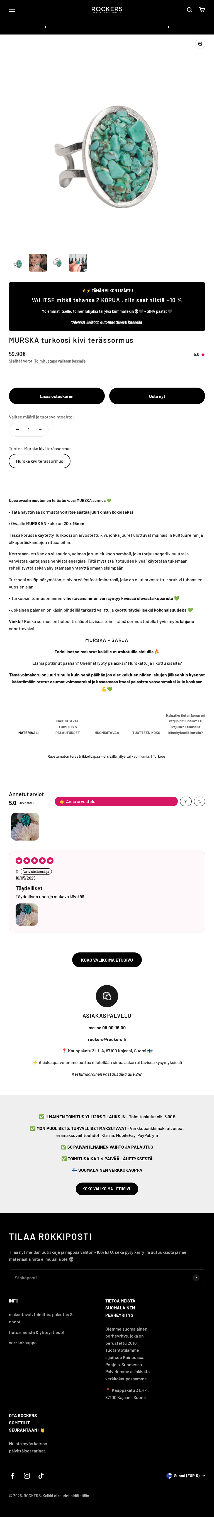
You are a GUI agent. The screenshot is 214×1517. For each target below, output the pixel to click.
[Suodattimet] (186, 801)
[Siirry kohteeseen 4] (78, 263)
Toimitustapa (45, 361)
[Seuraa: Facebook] (12, 1475)
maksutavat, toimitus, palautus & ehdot (41, 1318)
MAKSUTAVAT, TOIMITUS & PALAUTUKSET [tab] (67, 727)
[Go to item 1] (25, 827)
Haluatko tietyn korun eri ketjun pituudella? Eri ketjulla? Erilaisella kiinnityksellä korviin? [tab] (185, 724)
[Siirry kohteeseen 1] (18, 263)
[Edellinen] (45, 27)
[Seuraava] (169, 27)
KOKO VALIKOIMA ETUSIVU (107, 959)
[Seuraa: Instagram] (27, 1475)
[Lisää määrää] (40, 429)
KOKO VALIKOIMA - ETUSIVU (107, 1188)
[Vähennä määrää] (17, 429)
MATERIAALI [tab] (28, 732)
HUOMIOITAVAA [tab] (107, 732)
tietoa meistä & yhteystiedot (37, 1332)
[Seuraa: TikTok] (41, 1475)
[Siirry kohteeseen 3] (58, 263)
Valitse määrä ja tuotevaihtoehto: (41, 416)
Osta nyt (157, 396)
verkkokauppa (23, 1342)
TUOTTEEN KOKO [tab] (146, 732)
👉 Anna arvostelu (78, 801)
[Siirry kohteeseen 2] (38, 263)
